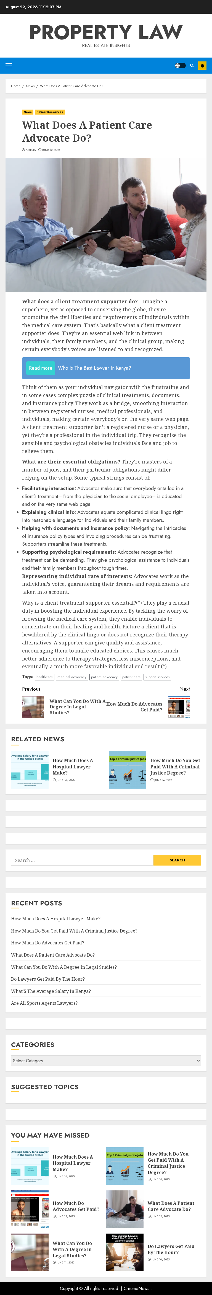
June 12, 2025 (51, 150)
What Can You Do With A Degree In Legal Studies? (64, 967)
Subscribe (202, 65)
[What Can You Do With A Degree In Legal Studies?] (30, 1252)
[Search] (192, 65)
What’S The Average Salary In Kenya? (51, 991)
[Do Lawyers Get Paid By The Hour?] (125, 1252)
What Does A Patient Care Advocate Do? (53, 955)
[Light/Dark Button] (180, 65)
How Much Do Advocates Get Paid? (47, 943)
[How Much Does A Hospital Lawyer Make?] (30, 770)
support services (157, 677)
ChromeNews (136, 1288)
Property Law (106, 32)
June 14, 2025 (163, 780)
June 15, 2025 (66, 780)
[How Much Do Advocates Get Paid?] (30, 1209)
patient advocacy (104, 677)
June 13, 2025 (66, 1216)
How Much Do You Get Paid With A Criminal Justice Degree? (175, 766)
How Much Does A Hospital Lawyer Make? (73, 766)
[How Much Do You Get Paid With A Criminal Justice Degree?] (127, 770)
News (28, 112)
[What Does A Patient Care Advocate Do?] (125, 1209)
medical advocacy (71, 677)
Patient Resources (49, 112)
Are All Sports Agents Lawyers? (44, 1003)
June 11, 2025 (66, 1263)
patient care (131, 677)
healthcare (44, 677)
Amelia (31, 150)
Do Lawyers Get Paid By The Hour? (48, 979)
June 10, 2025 (161, 1260)
